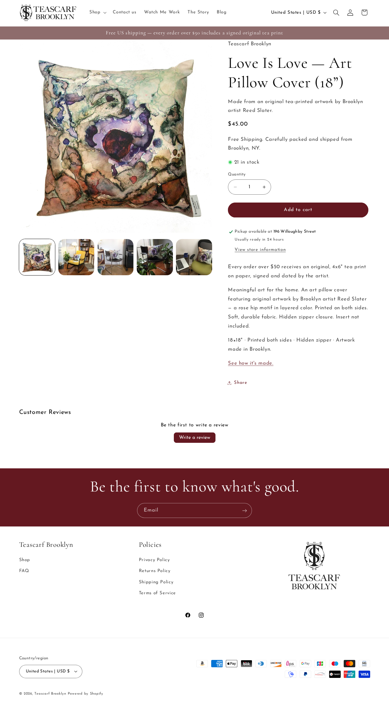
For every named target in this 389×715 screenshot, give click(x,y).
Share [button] (240, 382)
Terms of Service (157, 593)
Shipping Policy (156, 582)
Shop (24, 560)
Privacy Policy (154, 560)
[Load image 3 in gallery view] (116, 257)
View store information (260, 250)
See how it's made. (250, 363)
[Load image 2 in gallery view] (76, 257)
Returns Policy (154, 571)
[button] (97, 12)
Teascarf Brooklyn (50, 693)
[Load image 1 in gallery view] (37, 257)
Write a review (194, 437)
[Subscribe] (245, 510)
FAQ (24, 571)
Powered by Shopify (85, 693)
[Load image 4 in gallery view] (155, 257)
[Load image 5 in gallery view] (194, 257)
